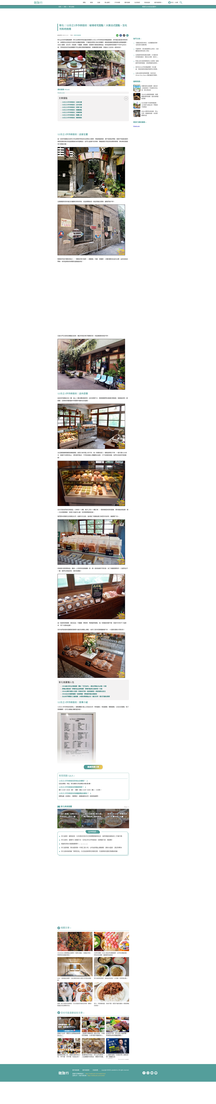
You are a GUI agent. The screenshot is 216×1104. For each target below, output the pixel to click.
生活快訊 (137, 2)
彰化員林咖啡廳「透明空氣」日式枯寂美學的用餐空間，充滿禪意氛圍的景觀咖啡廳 (89, 834)
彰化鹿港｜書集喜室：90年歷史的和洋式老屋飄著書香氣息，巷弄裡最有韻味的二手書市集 (91, 819)
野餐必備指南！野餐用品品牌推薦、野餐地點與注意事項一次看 (82, 672)
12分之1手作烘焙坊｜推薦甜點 (72, 110)
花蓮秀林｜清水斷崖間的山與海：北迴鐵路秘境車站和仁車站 (147, 50)
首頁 (60, 6)
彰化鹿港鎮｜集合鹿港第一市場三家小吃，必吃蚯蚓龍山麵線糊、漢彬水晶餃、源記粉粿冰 (91, 831)
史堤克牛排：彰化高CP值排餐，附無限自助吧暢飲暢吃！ (117, 1017)
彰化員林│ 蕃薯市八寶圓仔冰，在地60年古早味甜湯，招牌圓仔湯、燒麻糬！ (87, 823)
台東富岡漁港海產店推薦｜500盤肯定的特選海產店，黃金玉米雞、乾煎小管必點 (147, 56)
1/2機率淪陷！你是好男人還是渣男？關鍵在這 (117, 1039)
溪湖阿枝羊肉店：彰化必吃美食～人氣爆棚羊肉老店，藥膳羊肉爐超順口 (93, 1039)
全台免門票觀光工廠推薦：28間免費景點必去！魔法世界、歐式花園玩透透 (86, 679)
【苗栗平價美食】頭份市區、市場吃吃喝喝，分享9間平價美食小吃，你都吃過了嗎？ (93, 1018)
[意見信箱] (151, 1056)
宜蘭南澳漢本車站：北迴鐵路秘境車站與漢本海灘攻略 (146, 44)
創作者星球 (157, 2)
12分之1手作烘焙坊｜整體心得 (72, 115)
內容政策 (95, 1053)
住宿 (98, 2)
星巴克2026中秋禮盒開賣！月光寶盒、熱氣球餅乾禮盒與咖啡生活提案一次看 (147, 68)
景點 (84, 2)
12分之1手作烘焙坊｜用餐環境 (72, 112)
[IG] (148, 1056)
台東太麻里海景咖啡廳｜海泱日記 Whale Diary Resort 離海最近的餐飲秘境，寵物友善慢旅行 (147, 74)
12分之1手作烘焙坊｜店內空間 (72, 104)
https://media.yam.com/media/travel (95, 1057)
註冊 (176, 2)
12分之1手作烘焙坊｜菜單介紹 (72, 107)
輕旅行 (38, 2)
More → (126, 790)
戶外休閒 (117, 2)
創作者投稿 (75, 1053)
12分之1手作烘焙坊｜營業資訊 (72, 117)
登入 (172, 2)
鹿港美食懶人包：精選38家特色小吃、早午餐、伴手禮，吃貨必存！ (68, 1039)
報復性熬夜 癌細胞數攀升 (69, 827)
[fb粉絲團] (144, 1056)
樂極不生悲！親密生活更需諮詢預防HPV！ (68, 1017)
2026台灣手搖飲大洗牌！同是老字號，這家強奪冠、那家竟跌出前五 (84, 674)
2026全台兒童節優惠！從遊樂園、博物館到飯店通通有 (79, 677)
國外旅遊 (127, 2)
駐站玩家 (147, 2)
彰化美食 (71, 6)
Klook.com (61, 92)
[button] (127, 802)
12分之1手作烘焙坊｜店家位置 (72, 102)
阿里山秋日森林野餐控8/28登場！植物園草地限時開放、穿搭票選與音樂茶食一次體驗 (147, 62)
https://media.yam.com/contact (96, 1058)
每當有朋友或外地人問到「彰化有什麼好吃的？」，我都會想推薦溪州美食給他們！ (69, 805)
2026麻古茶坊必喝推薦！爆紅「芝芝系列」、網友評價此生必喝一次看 (84, 669)
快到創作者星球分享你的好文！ (146, 6)
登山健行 (107, 2)
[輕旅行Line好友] (155, 1056)
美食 (91, 2)
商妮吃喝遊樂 (77, 35)
